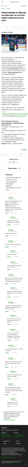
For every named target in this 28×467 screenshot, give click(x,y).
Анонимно (10, 197)
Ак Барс (8, 8)
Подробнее (8, 185)
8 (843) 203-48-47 (18, 434)
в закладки (24, 5)
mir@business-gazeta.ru (19, 436)
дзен (4, 443)
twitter (17, 441)
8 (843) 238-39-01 (5, 434)
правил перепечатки (16, 462)
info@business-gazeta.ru (7, 436)
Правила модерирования (9, 419)
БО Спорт (24, 149)
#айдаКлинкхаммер (8, 114)
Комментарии (14, 168)
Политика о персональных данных (8, 457)
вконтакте (6, 441)
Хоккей (3, 8)
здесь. (7, 189)
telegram (18, 443)
